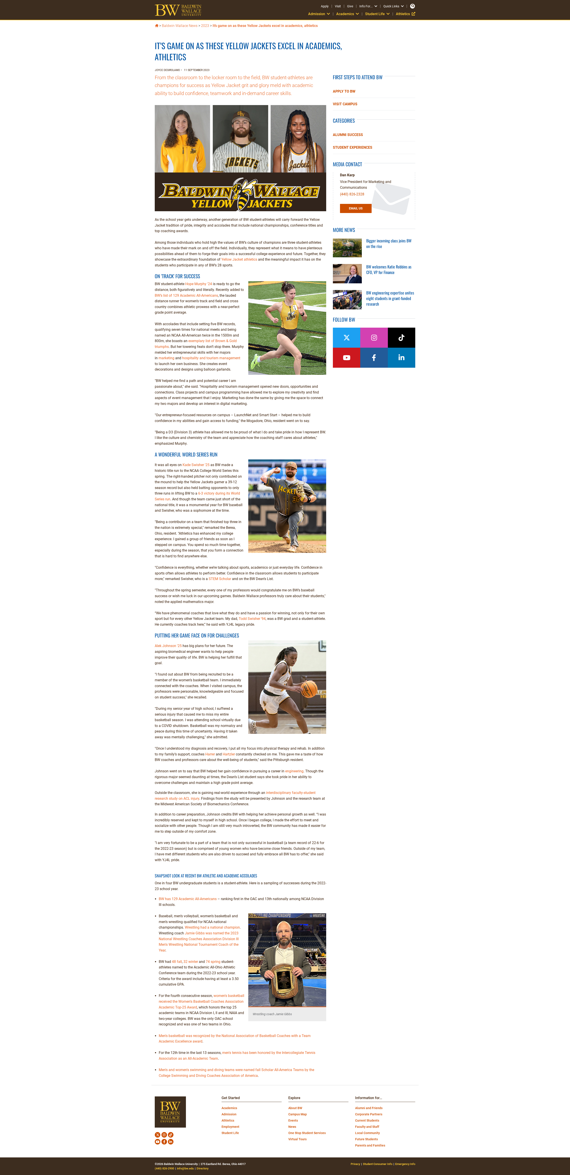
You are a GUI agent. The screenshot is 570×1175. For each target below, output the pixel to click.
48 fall (177, 962)
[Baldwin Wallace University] (157, 25)
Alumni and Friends (369, 1108)
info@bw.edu (185, 1168)
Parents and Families (370, 1145)
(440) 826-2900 (164, 1168)
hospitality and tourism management (211, 358)
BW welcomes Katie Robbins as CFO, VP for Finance (388, 269)
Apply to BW (344, 91)
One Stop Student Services (307, 1133)
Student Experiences (352, 147)
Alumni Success (348, 135)
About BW (295, 1108)
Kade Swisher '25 (196, 465)
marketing (166, 358)
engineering (294, 771)
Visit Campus (345, 104)
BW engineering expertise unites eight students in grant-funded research (390, 298)
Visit (338, 6)
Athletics (405, 14)
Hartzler (229, 754)
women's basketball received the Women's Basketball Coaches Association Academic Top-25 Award (201, 1001)
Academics (229, 1108)
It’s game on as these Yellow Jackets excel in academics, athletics (265, 26)
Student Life (230, 1133)
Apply (325, 6)
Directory (202, 1168)
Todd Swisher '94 (252, 619)
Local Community (367, 1133)
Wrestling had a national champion (212, 927)
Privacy (355, 1164)
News (292, 1126)
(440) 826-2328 (352, 194)
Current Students (367, 1120)
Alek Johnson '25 (168, 646)
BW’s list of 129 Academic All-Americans (186, 295)
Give (350, 6)
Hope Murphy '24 (198, 284)
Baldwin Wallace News (179, 26)
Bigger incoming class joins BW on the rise (388, 243)
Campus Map (297, 1114)
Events (293, 1120)
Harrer (210, 754)
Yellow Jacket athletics (239, 259)
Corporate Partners (368, 1114)
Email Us (356, 208)
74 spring (212, 962)
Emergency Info (405, 1164)
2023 (205, 26)
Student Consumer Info (377, 1164)
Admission (229, 1114)
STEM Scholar (220, 579)
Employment (230, 1126)
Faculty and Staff (367, 1126)
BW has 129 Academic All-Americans (188, 899)
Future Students (366, 1139)
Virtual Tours (297, 1139)
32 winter (190, 962)
